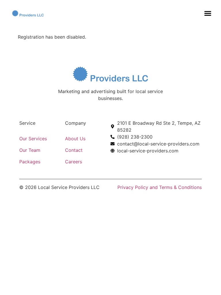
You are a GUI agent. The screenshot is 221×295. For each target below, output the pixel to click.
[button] (208, 13)
